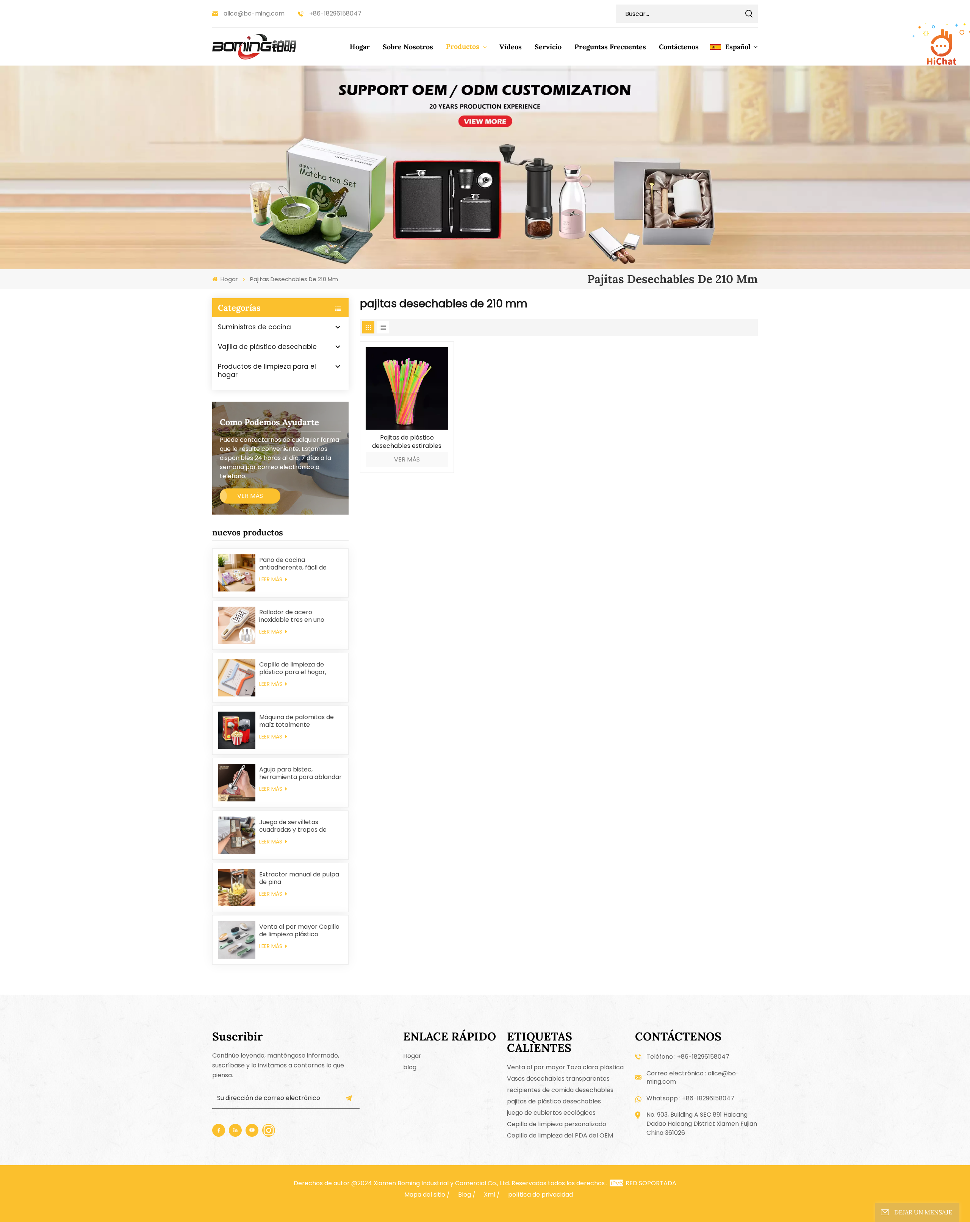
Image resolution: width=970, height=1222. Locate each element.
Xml (489, 1194)
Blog (464, 1194)
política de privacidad (540, 1194)
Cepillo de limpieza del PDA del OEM (560, 1135)
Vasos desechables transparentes (558, 1078)
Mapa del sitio (424, 1194)
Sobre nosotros (408, 46)
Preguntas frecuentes (610, 46)
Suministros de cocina (254, 327)
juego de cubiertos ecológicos (551, 1112)
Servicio (548, 46)
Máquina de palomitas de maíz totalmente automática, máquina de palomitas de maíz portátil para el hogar (298, 721)
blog (409, 1067)
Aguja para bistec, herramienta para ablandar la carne (300, 773)
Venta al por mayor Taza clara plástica (565, 1067)
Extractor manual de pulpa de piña (299, 878)
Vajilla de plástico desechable (267, 346)
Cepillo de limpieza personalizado (556, 1124)
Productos (463, 46)
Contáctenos (679, 46)
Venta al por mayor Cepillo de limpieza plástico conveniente (299, 930)
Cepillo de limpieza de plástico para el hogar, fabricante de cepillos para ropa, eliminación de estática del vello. (299, 668)
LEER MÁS (271, 579)
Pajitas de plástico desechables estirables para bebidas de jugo (406, 441)
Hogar (360, 46)
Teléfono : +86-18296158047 (687, 1056)
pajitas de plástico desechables (554, 1101)
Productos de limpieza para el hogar (267, 370)
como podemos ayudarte (269, 422)
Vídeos (510, 46)
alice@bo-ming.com (254, 13)
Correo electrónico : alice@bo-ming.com (692, 1077)
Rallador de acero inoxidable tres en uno (291, 616)
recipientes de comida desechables (560, 1090)
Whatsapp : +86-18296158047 (690, 1098)
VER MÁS (250, 495)
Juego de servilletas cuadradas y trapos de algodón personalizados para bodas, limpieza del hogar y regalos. (295, 826)
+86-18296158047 (335, 13)
